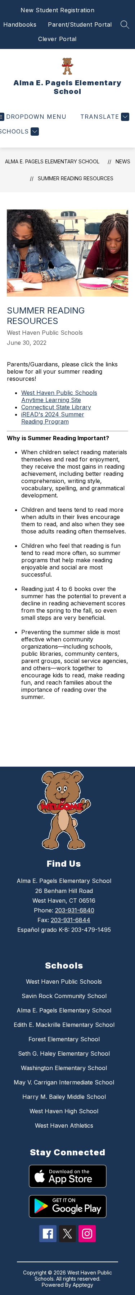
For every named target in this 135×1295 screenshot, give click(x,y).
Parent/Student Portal (80, 24)
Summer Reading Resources (75, 178)
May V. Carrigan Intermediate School (64, 1082)
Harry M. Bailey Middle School (64, 1096)
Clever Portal (57, 38)
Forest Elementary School (64, 1039)
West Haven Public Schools (64, 981)
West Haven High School (64, 1111)
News (123, 161)
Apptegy (83, 1285)
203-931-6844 (70, 920)
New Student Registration (57, 10)
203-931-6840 (74, 910)
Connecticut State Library (56, 407)
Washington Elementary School (64, 1067)
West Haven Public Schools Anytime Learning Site (59, 396)
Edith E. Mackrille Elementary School (64, 1024)
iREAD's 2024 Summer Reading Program (52, 418)
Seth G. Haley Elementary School (64, 1053)
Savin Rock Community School (64, 996)
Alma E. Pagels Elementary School (52, 161)
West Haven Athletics (64, 1125)
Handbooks (20, 24)
